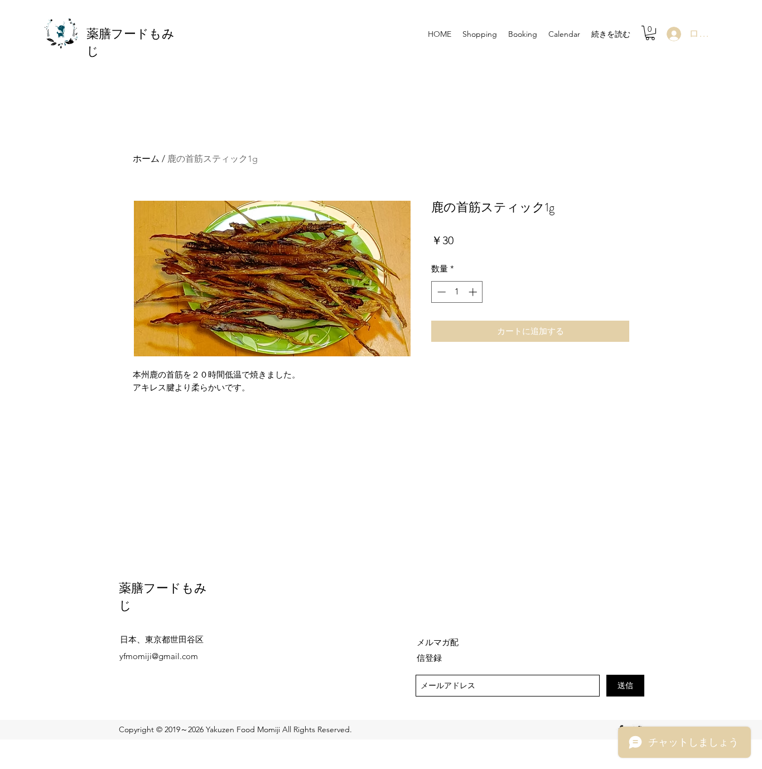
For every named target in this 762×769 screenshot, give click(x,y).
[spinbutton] (457, 292)
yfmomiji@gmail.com (158, 656)
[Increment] (473, 292)
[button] (650, 33)
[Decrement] (440, 292)
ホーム (146, 158)
